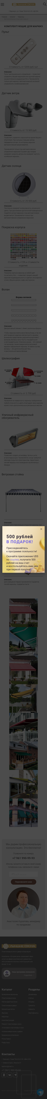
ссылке (14, 559)
